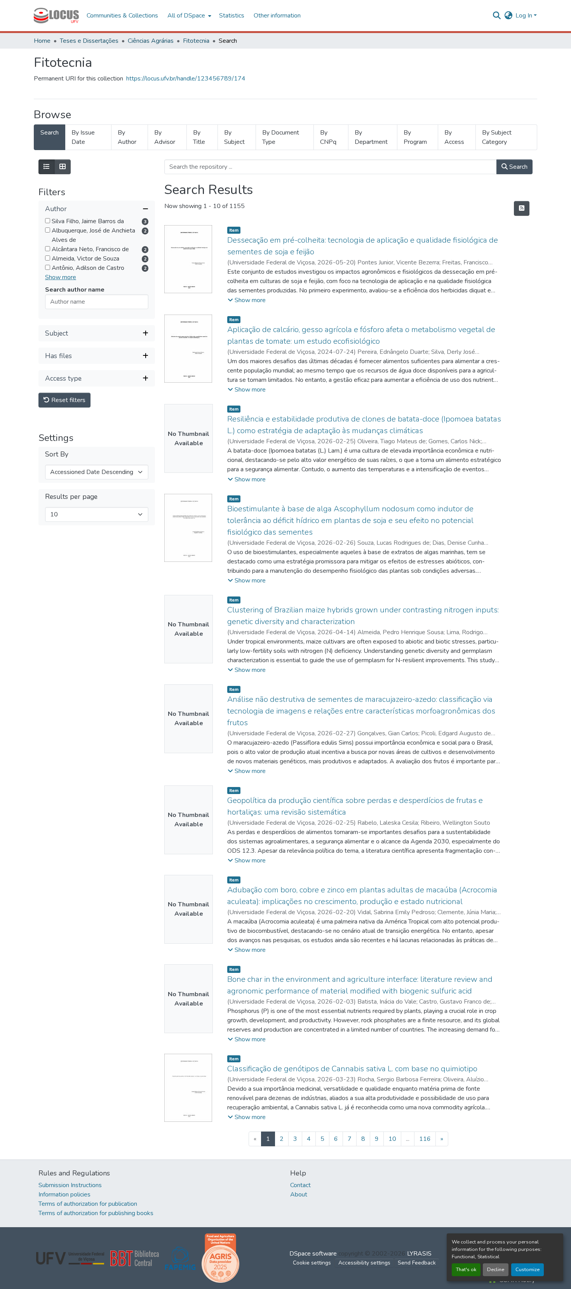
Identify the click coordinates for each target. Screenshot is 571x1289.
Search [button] (517, 167)
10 (392, 1139)
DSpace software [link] (313, 1253)
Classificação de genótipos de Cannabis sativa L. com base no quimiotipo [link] (352, 1068)
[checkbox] (47, 221)
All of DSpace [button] (186, 15)
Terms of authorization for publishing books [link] (95, 1213)
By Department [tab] (371, 137)
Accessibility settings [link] (364, 1262)
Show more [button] (60, 277)
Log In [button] (524, 15)
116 (425, 1139)
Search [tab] (49, 132)
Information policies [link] (64, 1194)
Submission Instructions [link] (70, 1185)
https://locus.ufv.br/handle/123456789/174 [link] (185, 78)
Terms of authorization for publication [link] (87, 1204)
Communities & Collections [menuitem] (122, 15)
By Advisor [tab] (164, 137)
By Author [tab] (127, 137)
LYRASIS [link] (419, 1253)
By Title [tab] (199, 137)
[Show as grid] (62, 166)
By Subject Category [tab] (497, 137)
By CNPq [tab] (328, 137)
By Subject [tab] (234, 137)
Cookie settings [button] (312, 1262)
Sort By (56, 455)
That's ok (466, 1269)
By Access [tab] (454, 137)
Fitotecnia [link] (196, 41)
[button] (56, 15)
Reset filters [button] (67, 400)
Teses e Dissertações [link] (89, 41)
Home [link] (42, 41)
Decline (495, 1269)
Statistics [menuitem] (231, 15)
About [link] (298, 1194)
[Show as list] (46, 166)
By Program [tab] (415, 137)
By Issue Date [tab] (83, 137)
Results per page (71, 497)
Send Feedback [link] (417, 1262)
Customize (527, 1269)
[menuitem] (188, 15)
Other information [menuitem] (277, 15)
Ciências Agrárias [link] (151, 41)
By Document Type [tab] (280, 137)
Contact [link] (300, 1185)
